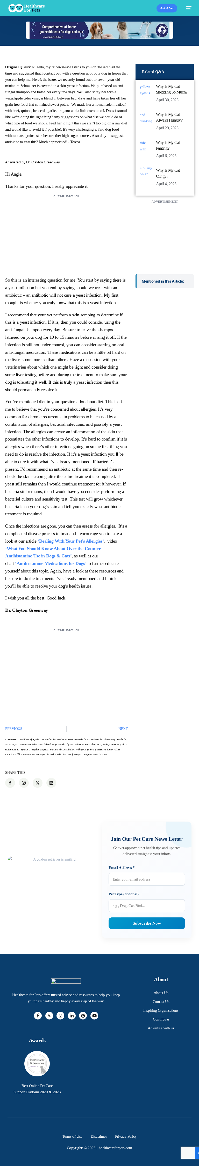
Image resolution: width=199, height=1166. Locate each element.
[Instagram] (60, 1016)
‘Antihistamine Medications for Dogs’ (50, 563)
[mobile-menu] (186, 8)
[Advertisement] (66, 235)
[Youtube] (94, 1016)
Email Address (121, 867)
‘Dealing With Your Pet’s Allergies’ (71, 541)
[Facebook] (38, 1016)
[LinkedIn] (72, 1016)
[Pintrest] (83, 1016)
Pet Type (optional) (123, 894)
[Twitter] (49, 1016)
